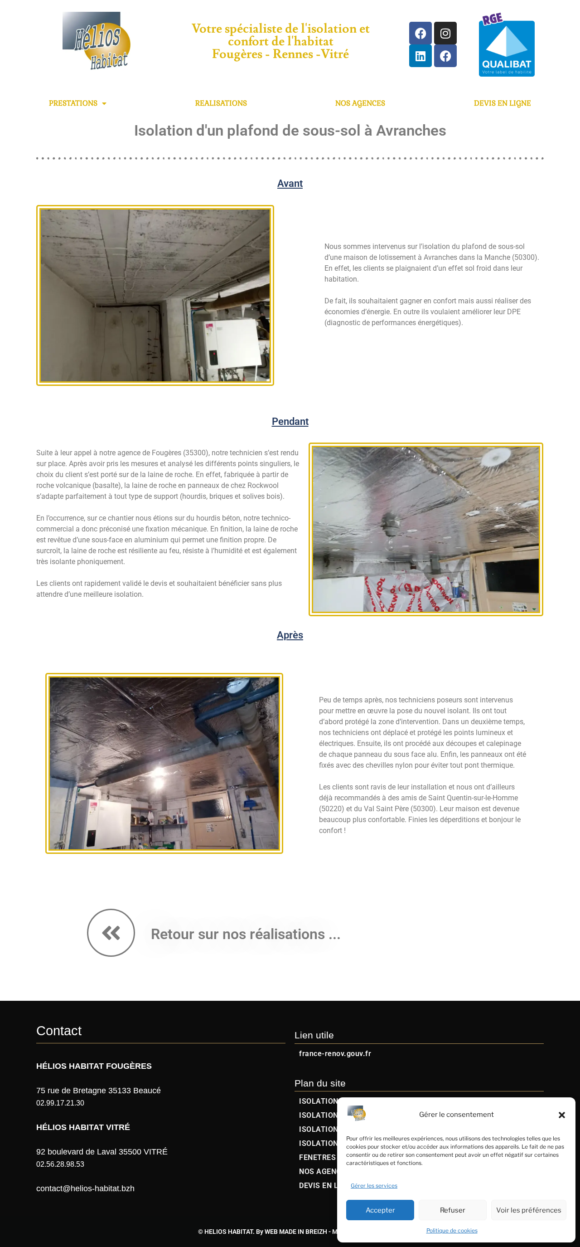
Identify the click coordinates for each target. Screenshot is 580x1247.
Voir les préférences (528, 1210)
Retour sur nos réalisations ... (246, 934)
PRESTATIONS (73, 103)
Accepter (380, 1210)
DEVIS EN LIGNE (502, 103)
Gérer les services (374, 1185)
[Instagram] (445, 33)
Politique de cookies (452, 1230)
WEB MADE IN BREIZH (296, 1231)
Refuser (452, 1210)
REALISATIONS (221, 103)
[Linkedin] (420, 55)
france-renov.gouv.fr (335, 1053)
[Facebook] (420, 33)
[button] (561, 1115)
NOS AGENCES (360, 103)
